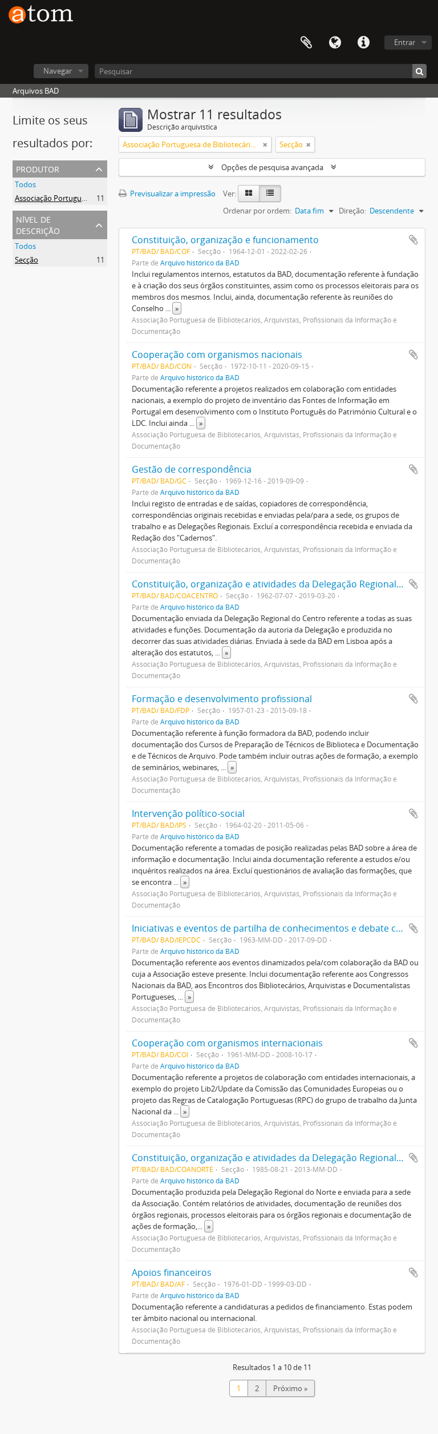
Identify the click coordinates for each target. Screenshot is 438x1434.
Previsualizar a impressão (172, 193)
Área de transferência (306, 43)
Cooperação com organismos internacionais (227, 1043)
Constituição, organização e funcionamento (225, 239)
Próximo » (290, 1388)
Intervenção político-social (188, 813)
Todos (25, 184)
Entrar (404, 42)
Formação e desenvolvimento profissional (222, 698)
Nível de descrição (38, 224)
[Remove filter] (265, 144)
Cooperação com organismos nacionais (217, 354)
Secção (26, 260)
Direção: (352, 211)
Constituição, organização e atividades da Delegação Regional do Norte (284, 1157)
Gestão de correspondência (192, 469)
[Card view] (248, 193)
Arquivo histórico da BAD (200, 262)
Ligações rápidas (363, 43)
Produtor (37, 168)
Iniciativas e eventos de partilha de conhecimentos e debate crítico (275, 928)
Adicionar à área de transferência (413, 239)
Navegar (57, 71)
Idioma (335, 43)
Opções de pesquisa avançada (272, 167)
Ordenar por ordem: (257, 211)
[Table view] (270, 193)
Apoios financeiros (172, 1272)
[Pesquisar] (419, 71)
